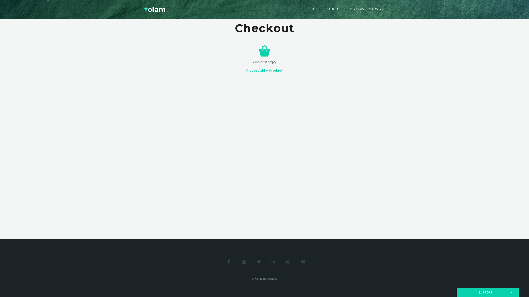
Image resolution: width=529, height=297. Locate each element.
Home (315, 9)
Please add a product (264, 70)
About (334, 9)
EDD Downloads (363, 9)
